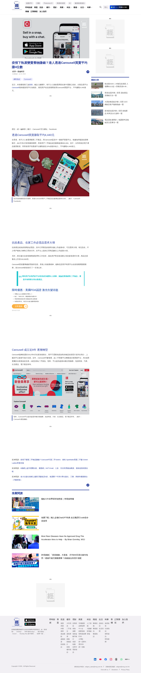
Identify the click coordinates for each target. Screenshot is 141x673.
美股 (62, 626)
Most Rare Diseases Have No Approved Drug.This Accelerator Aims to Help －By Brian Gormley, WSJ (63, 538)
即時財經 (28, 7)
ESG (80, 636)
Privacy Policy (125, 669)
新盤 (68, 639)
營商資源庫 (82, 634)
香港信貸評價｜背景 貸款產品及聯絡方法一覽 (116, 94)
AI (70, 3)
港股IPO (29, 3)
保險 (74, 628)
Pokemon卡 (48, 3)
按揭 (68, 647)
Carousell (27, 79)
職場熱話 (95, 635)
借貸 (74, 642)
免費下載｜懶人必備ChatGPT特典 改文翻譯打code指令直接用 (64, 519)
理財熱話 (75, 651)
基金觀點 (63, 635)
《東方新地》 (41, 631)
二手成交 (69, 630)
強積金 (75, 634)
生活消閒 (101, 630)
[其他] (87, 71)
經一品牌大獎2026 (82, 643)
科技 (68, 7)
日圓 (38, 3)
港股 (62, 623)
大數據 (89, 628)
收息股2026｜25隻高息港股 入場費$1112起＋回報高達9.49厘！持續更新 (116, 85)
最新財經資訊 (80, 3)
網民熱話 (17, 79)
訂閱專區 (34, 11)
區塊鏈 (89, 631)
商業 (61, 7)
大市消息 (69, 624)
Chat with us (104, 669)
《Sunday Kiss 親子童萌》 (27, 633)
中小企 (81, 628)
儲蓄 (74, 631)
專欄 (27, 11)
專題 (36, 7)
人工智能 (89, 624)
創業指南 (82, 631)
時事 (89, 7)
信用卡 (75, 647)
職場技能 (95, 624)
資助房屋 (69, 635)
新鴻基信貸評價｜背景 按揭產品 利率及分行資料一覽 (116, 112)
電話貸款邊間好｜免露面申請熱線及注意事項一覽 (117, 121)
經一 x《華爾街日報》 (120, 7)
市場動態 (82, 623)
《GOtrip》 (19, 631)
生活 (82, 7)
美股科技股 (61, 3)
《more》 (14, 633)
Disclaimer (115, 669)
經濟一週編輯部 (18, 71)
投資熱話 (63, 645)
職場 (75, 7)
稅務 (74, 644)
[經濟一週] (17, 5)
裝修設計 (69, 643)
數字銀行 (75, 638)
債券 (62, 631)
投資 (41, 7)
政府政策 (107, 624)
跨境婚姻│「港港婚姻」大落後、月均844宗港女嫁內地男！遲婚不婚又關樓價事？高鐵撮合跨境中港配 (64, 556)
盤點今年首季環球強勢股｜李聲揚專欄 (57, 499)
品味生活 (101, 624)
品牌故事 (82, 626)
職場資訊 (95, 630)
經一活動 (82, 647)
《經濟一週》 (40, 633)
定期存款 (75, 624)
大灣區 (81, 639)
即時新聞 (107, 640)
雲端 (88, 634)
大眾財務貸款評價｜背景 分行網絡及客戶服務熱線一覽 (116, 103)
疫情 (31, 85)
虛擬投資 (63, 640)
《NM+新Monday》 (29, 631)
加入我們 (43, 11)
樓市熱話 (69, 651)
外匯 (62, 628)
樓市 (48, 7)
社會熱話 (15, 74)
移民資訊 (107, 635)
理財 (55, 7)
